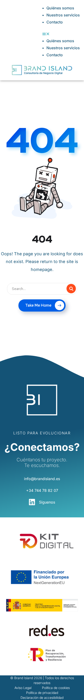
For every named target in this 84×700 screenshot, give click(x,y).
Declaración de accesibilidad (42, 698)
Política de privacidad (42, 693)
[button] (61, 33)
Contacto (54, 22)
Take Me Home (38, 305)
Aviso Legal (23, 688)
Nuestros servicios (63, 15)
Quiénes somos (60, 8)
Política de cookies (56, 688)
